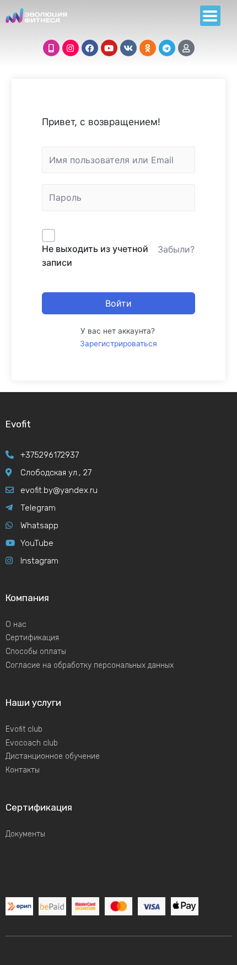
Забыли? (176, 249)
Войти (118, 303)
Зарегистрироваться (118, 343)
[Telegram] (167, 48)
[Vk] (128, 48)
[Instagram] (70, 48)
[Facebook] (90, 48)
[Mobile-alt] (51, 48)
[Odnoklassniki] (147, 48)
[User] (186, 48)
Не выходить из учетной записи (95, 256)
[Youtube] (109, 48)
